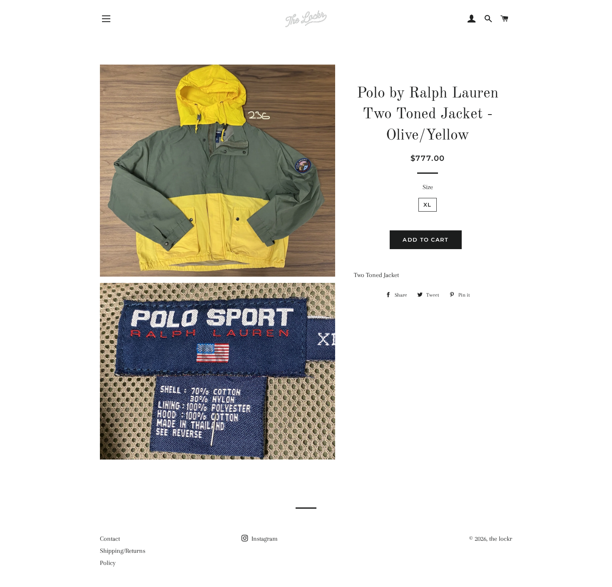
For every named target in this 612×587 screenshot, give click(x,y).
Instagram (264, 538)
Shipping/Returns (122, 551)
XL (427, 204)
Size (428, 187)
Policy (108, 563)
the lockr (500, 538)
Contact (110, 538)
